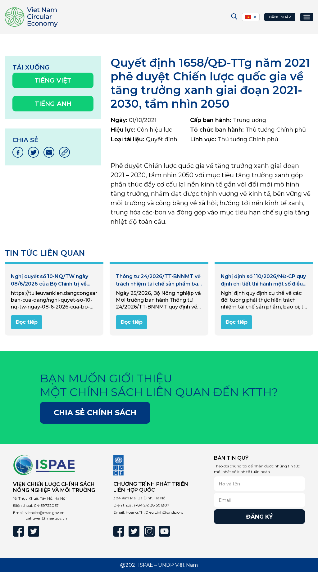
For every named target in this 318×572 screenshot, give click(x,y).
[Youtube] (164, 531)
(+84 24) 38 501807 (151, 505)
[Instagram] (149, 531)
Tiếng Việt (52, 80)
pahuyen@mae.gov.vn (46, 518)
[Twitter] (33, 531)
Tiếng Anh (53, 103)
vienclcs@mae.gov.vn (45, 512)
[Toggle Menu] (306, 17)
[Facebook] (18, 531)
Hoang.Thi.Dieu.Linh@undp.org (155, 512)
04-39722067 (46, 505)
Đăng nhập (280, 17)
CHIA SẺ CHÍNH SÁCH (95, 412)
